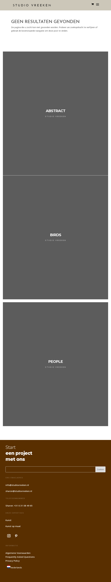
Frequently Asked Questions (20, 556)
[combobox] (14, 567)
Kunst (8, 520)
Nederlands (16, 567)
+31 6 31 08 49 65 (23, 505)
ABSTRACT (55, 111)
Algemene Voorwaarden (17, 552)
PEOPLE (55, 361)
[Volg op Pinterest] (16, 536)
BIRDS (55, 235)
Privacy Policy (12, 560)
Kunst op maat (13, 526)
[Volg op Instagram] (8, 535)
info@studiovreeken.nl (17, 485)
